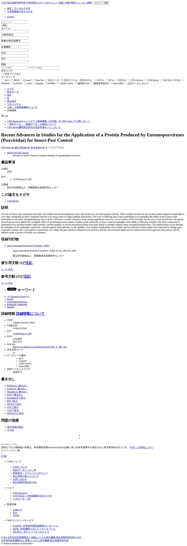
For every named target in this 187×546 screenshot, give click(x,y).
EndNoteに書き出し (17, 389)
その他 (10, 430)
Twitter (16, 515)
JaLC (7, 80)
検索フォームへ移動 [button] (81, 2)
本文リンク (7, 70)
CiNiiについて (20, 467)
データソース (8, 77)
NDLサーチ (53, 80)
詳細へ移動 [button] (64, 2)
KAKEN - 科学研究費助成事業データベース (35, 526)
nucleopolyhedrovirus (17, 302)
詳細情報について (30, 313)
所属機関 (6, 47)
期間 (3, 64)
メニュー (97, 3)
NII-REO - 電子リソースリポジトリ (31, 532)
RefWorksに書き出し (17, 385)
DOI (3, 58)
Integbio (39, 83)
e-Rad (29, 83)
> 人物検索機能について (25, 107)
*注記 (28, 263)
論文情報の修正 (15, 427)
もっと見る (7, 269)
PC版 (3, 456)
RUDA (101, 80)
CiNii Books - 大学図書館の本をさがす (32, 496)
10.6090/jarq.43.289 (22, 333)
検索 (106, 3)
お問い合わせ (20, 479)
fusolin (10, 299)
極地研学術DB (101, 83)
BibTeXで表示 (14, 404)
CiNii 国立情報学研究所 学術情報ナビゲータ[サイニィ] (29, 2)
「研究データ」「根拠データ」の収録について (31, 124)
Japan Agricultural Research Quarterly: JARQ (28, 245)
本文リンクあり (12, 74)
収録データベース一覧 (24, 470)
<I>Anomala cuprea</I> (18, 296)
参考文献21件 (38, 147)
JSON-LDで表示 (15, 413)
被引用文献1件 (22, 147)
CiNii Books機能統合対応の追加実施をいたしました (34, 127)
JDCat (111, 80)
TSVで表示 (13, 407)
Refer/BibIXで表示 (16, 398)
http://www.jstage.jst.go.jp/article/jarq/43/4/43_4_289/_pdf (40, 347)
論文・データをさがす (18, 8)
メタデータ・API (22, 499)
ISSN (3, 53)
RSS (15, 512)
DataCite (39, 80)
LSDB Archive (66, 83)
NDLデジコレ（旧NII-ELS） (78, 80)
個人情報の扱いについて (26, 476)
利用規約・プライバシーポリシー (30, 473)
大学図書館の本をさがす (20, 11)
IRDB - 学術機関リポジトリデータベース (34, 529)
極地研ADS (83, 83)
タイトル (6, 28)
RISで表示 (12, 401)
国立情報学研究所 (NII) (25, 482)
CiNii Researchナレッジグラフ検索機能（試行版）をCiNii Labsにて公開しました (48, 121)
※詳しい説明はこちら (141, 447)
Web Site (10, 147)
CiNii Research (20, 493)
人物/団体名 (7, 34)
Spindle (10, 307)
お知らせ (17, 510)
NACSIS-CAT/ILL (171, 80)
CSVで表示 (13, 410)
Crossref (27, 80)
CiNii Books (153, 80)
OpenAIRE (118, 83)
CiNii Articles (137, 80)
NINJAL (122, 80)
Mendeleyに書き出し (17, 392)
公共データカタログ (137, 83)
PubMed (51, 83)
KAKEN (18, 83)
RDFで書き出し (15, 395)
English (10, 17)
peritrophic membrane (17, 304)
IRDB (16, 80)
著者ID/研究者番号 (11, 41)
